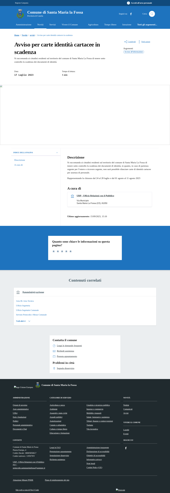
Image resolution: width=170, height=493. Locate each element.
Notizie (126, 405)
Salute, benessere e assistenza (98, 417)
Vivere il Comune (70, 24)
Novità (40, 24)
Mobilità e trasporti (93, 413)
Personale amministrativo (22, 425)
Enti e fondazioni (19, 417)
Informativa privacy (94, 459)
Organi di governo (20, 405)
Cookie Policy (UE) (94, 467)
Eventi (125, 434)
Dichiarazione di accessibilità (97, 451)
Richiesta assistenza (57, 459)
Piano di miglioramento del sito (57, 480)
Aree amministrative (21, 409)
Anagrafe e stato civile (58, 413)
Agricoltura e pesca (57, 405)
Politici (15, 421)
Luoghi (126, 430)
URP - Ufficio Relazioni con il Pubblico (95, 195)
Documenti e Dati (20, 429)
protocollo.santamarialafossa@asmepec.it (29, 468)
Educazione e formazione (60, 433)
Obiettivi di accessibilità (95, 455)
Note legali (90, 463)
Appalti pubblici (56, 417)
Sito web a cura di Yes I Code (27, 490)
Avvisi (125, 413)
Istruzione (126, 24)
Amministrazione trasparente (97, 447)
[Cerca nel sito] (152, 14)
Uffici (15, 413)
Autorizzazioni (55, 421)
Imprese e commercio (94, 409)
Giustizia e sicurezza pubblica (98, 405)
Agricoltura (93, 24)
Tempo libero (110, 24)
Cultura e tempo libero (58, 429)
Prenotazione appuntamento (60, 451)
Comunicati (127, 409)
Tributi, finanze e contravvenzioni (99, 421)
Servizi (52, 24)
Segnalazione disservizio (59, 455)
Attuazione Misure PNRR (23, 480)
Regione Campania (21, 3)
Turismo (89, 425)
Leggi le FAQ (55, 447)
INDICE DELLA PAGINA (23, 153)
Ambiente (53, 409)
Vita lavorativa (92, 429)
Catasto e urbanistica (58, 425)
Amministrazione (23, 24)
